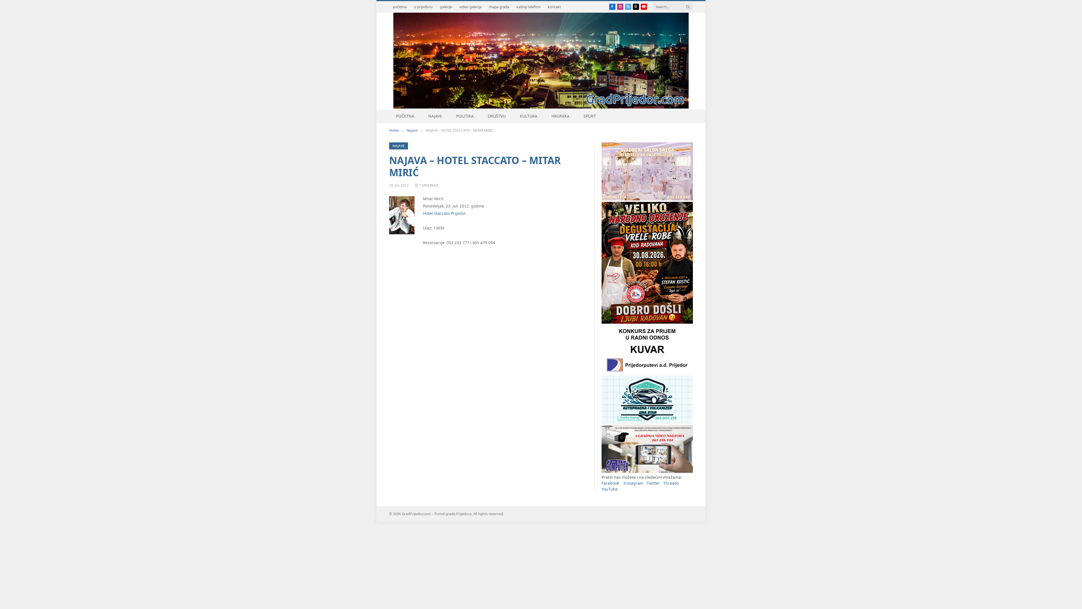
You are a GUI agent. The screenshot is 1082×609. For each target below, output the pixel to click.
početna (400, 6)
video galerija (470, 6)
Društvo (497, 116)
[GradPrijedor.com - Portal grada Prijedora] (541, 107)
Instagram (633, 483)
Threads (671, 483)
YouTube (610, 489)
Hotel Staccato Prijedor (444, 213)
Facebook (610, 483)
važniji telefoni (528, 6)
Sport (590, 116)
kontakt (554, 6)
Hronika (560, 116)
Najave (435, 116)
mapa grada (499, 6)
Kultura (528, 116)
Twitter (653, 483)
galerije (446, 6)
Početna (405, 116)
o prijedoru (423, 6)
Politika (465, 116)
